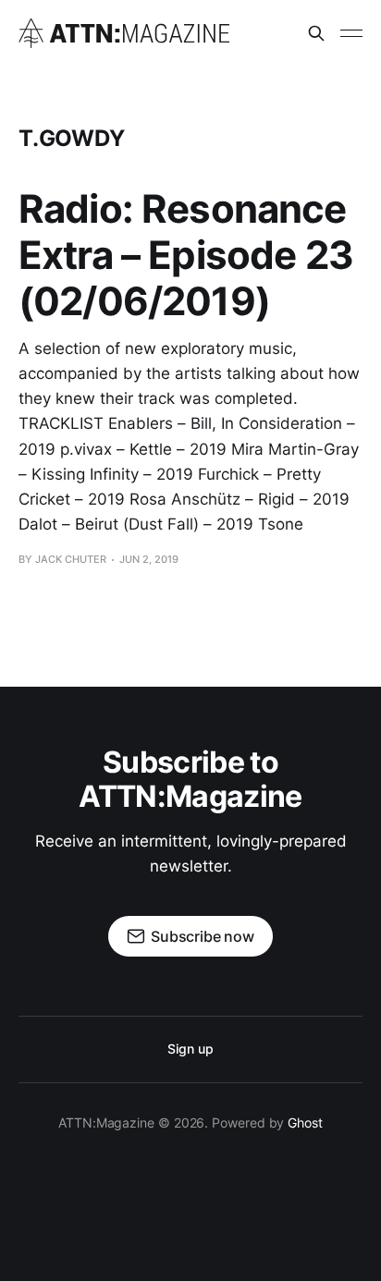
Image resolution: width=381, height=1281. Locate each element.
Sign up (190, 1048)
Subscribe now (202, 936)
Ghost (305, 1122)
